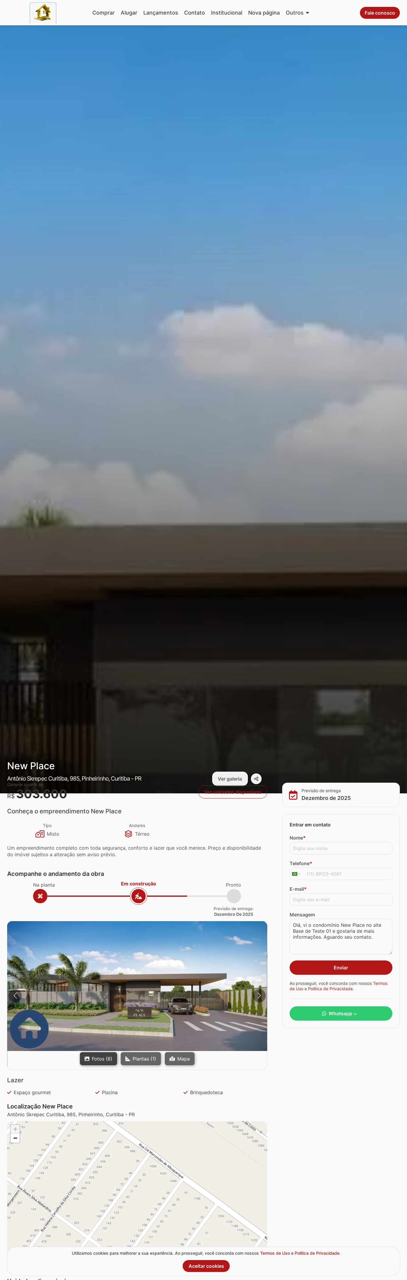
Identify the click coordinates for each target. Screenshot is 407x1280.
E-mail (298, 889)
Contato (194, 13)
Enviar (341, 968)
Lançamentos (160, 13)
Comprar (103, 13)
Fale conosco (380, 13)
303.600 (41, 794)
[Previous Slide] (15, 995)
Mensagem (302, 915)
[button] (137, 986)
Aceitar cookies (206, 1266)
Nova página (264, 13)
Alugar (129, 13)
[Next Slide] (259, 995)
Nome (298, 838)
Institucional (226, 13)
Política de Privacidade (330, 988)
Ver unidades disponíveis (233, 792)
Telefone (301, 863)
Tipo (47, 825)
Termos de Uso (275, 1253)
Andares (137, 825)
